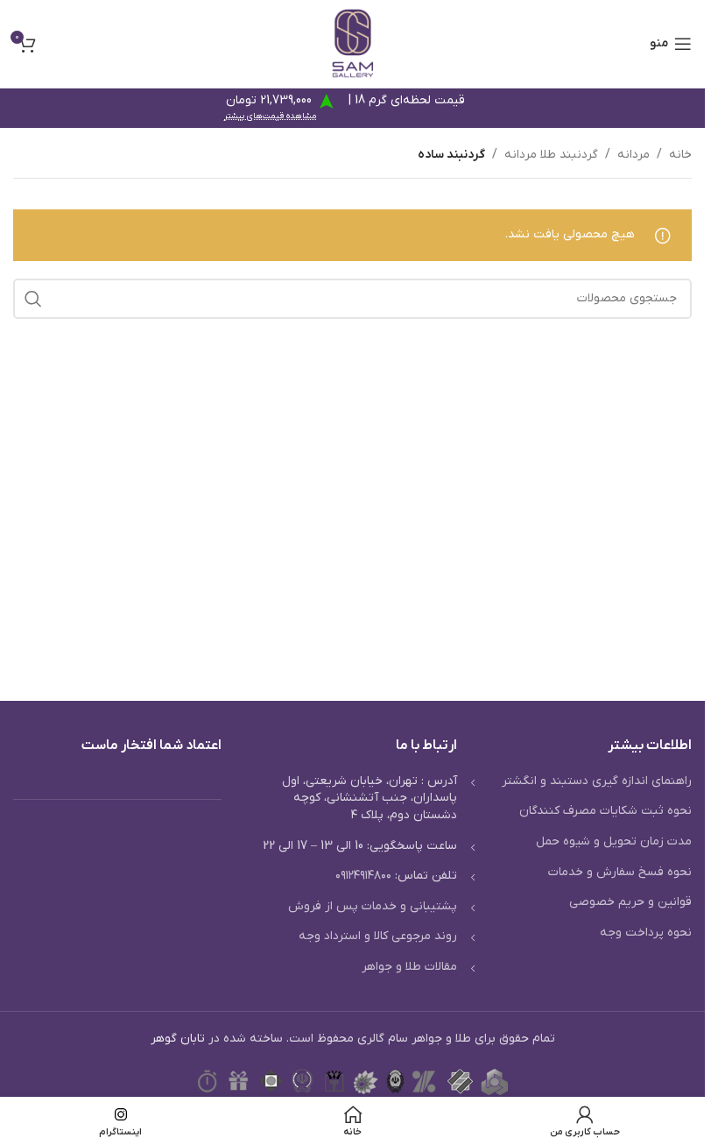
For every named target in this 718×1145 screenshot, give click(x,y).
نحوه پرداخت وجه (646, 932)
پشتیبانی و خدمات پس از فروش (372, 906)
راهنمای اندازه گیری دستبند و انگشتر (597, 781)
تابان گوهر (178, 1038)
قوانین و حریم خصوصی (630, 902)
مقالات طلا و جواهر (409, 966)
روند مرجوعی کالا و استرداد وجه (378, 936)
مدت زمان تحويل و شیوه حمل (614, 841)
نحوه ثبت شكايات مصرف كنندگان (605, 810)
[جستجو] (33, 299)
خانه (680, 154)
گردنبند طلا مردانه (551, 154)
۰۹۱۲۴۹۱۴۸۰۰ (363, 875)
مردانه (633, 154)
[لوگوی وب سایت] (352, 43)
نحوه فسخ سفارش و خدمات (620, 872)
